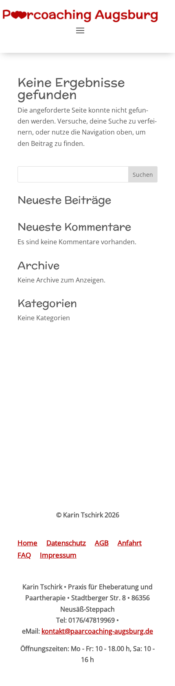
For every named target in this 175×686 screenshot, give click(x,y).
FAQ (24, 556)
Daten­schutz (66, 543)
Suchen (143, 174)
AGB (102, 543)
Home (27, 543)
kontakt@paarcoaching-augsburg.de (97, 631)
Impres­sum (58, 556)
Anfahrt (130, 543)
